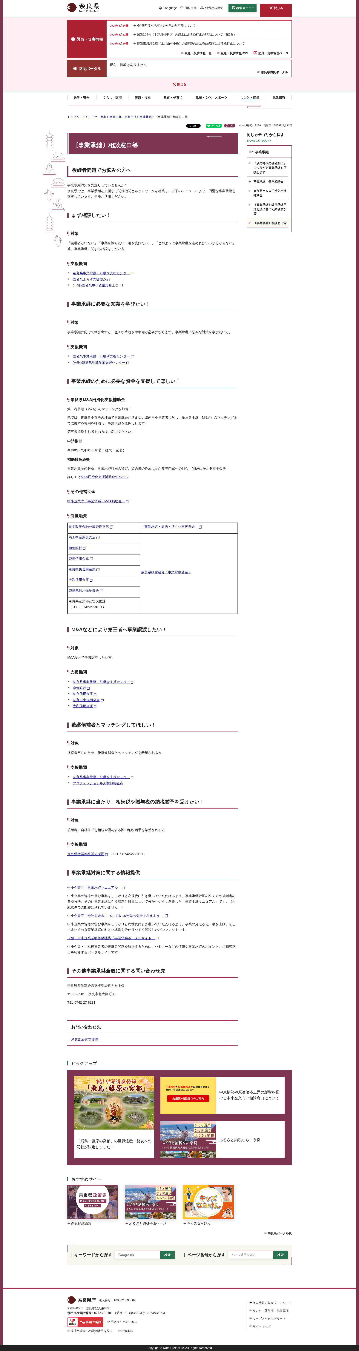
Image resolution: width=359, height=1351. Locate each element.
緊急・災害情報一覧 (198, 53)
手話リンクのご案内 (124, 1322)
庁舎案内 (127, 1330)
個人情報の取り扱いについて (272, 1302)
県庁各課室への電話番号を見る (92, 1330)
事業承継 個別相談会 (268, 181)
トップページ (76, 116)
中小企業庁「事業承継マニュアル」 (94, 887)
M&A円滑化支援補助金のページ (104, 477)
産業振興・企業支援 (123, 116)
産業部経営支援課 (86, 1039)
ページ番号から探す (206, 1255)
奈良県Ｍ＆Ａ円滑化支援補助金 (270, 193)
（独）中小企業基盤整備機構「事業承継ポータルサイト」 (111, 938)
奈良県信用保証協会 (84, 590)
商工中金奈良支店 (82, 537)
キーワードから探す (93, 1255)
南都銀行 (75, 548)
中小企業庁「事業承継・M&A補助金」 (96, 501)
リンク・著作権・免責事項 (271, 1310)
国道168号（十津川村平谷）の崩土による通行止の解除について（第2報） (187, 34)
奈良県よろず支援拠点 (89, 279)
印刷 (231, 125)
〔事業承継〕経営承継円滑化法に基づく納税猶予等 (270, 209)
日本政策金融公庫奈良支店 (89, 527)
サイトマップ (262, 1326)
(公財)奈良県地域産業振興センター (99, 362)
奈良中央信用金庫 (82, 569)
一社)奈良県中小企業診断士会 (96, 285)
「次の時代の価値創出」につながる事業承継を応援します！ (270, 168)
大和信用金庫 (79, 580)
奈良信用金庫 (79, 558)
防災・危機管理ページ (273, 53)
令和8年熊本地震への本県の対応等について (166, 25)
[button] (167, 8)
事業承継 (146, 116)
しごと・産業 (97, 116)
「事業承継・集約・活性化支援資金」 (169, 527)
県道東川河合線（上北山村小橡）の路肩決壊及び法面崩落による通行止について (191, 43)
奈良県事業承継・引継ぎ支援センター (101, 273)
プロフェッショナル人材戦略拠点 (98, 783)
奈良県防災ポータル (274, 72)
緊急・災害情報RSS (234, 53)
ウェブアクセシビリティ (269, 1318)
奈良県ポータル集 (280, 1233)
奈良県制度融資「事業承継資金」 (166, 572)
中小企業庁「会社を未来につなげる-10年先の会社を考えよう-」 (115, 916)
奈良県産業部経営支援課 (85, 854)
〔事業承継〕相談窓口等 (270, 223)
